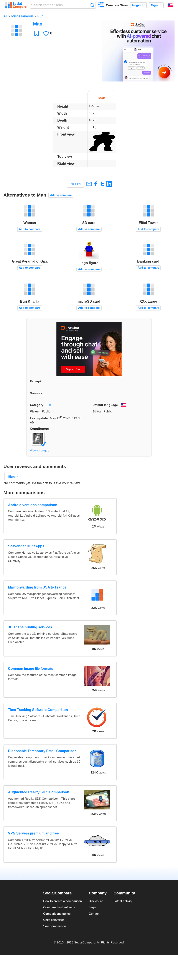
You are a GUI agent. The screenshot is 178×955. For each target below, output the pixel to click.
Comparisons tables (57, 913)
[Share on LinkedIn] (109, 184)
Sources (36, 393)
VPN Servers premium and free (33, 833)
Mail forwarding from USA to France (37, 587)
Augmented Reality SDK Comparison (38, 792)
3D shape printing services (30, 627)
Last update (39, 418)
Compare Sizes (117, 5)
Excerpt (35, 381)
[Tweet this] (102, 184)
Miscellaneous (22, 16)
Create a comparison (101, 5)
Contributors (39, 428)
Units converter (53, 919)
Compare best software (59, 907)
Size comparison (54, 926)
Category (36, 405)
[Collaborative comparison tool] (15, 5)
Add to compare (61, 195)
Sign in (156, 5)
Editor (96, 411)
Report (76, 183)
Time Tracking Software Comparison (38, 710)
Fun (40, 16)
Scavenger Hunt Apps (26, 546)
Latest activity (123, 901)
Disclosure (96, 901)
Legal (92, 907)
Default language (105, 405)
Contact (94, 913)
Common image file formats (30, 668)
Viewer (35, 411)
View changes (39, 450)
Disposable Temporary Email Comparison (42, 751)
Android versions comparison (32, 505)
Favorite (37, 33)
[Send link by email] (89, 184)
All (5, 16)
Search (93, 5)
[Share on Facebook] (96, 184)
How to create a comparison (62, 901)
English (170, 5)
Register (138, 5)
